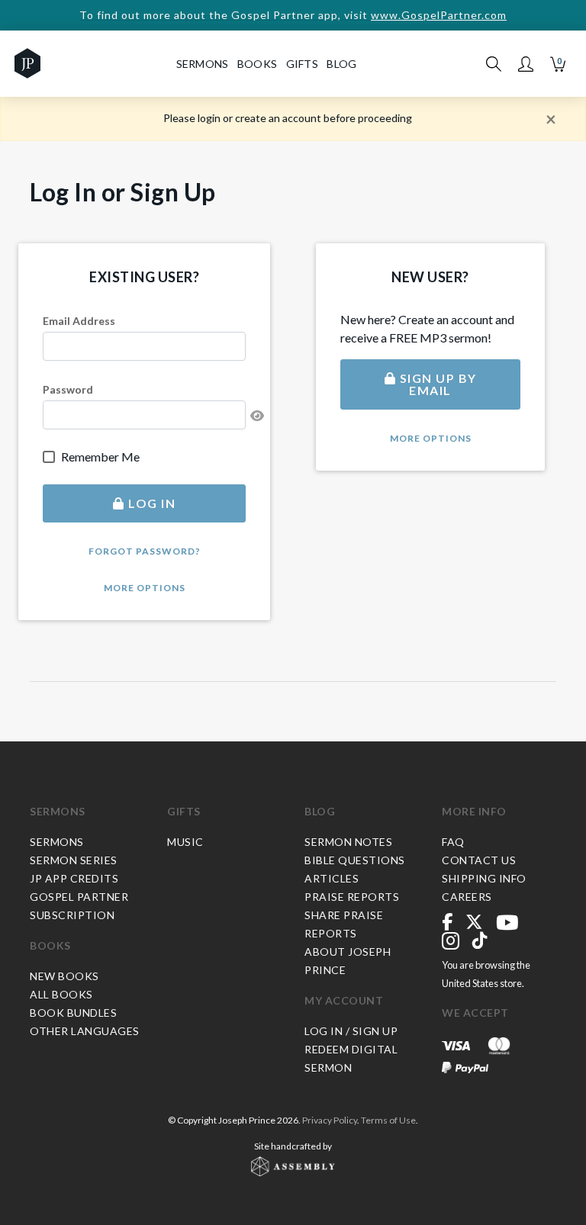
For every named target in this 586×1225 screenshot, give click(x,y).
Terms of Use (388, 1120)
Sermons (57, 811)
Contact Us (479, 860)
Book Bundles (73, 1012)
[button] (526, 64)
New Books (64, 975)
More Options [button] (144, 587)
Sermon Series (74, 860)
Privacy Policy (329, 1120)
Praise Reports (351, 896)
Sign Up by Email (436, 384)
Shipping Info (484, 878)
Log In (150, 503)
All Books (61, 994)
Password (68, 389)
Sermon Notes (348, 841)
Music (185, 841)
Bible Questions (354, 860)
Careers (467, 896)
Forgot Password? (145, 551)
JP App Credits (74, 878)
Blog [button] (341, 63)
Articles (331, 878)
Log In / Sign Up (351, 1030)
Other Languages (85, 1030)
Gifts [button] (302, 63)
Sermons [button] (202, 63)
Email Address (79, 320)
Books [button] (257, 63)
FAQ (453, 841)
